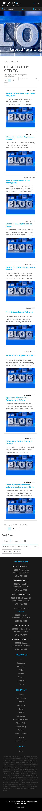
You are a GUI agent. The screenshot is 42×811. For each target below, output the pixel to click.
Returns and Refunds (21, 719)
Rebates (21, 701)
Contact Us (21, 716)
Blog (21, 751)
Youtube (21, 673)
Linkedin (21, 684)
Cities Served (21, 740)
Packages (21, 705)
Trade (21, 708)
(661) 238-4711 (21, 604)
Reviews (21, 712)
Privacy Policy (21, 723)
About (21, 694)
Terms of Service (21, 733)
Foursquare (21, 680)
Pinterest (21, 677)
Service (21, 737)
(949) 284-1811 (21, 621)
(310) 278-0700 (21, 635)
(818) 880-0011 (21, 590)
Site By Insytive (21, 807)
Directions (21, 611)
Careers (21, 730)
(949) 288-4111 (21, 649)
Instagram (21, 666)
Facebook (21, 662)
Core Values (21, 698)
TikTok (21, 670)
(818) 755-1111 (21, 576)
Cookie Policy (21, 726)
